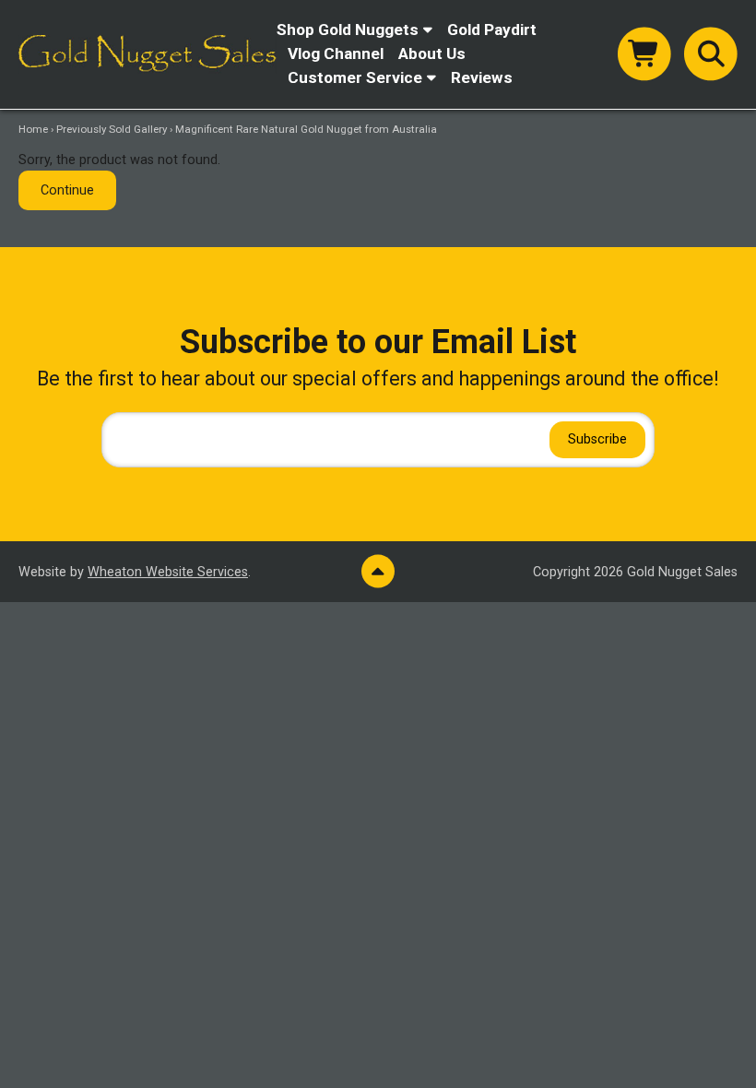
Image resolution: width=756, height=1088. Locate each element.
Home (33, 129)
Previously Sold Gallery (111, 129)
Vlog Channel (336, 53)
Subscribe (597, 439)
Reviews (482, 77)
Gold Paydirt (492, 29)
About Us (432, 53)
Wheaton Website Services (168, 572)
